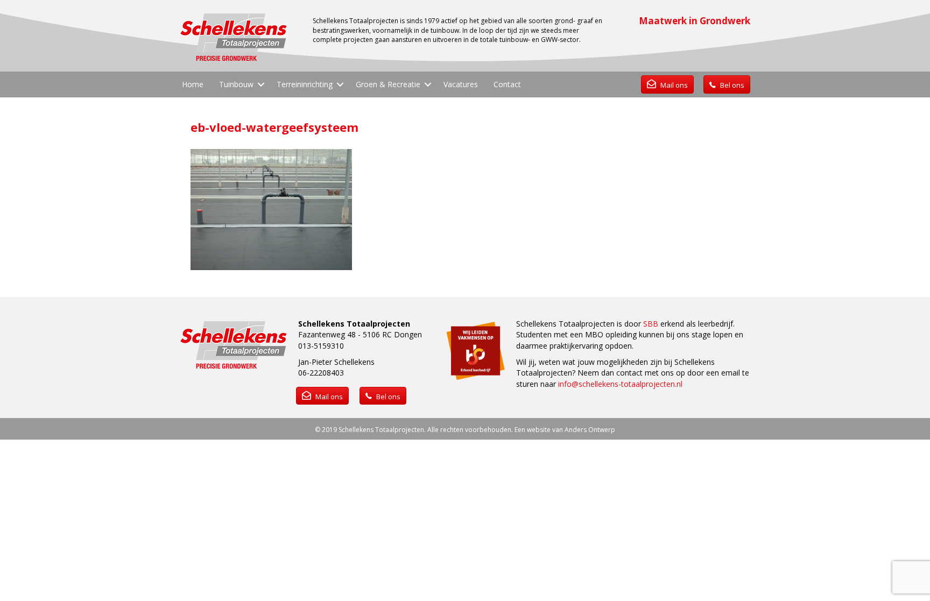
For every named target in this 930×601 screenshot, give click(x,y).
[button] (261, 84)
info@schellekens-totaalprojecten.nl (620, 384)
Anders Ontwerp (590, 429)
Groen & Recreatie (388, 84)
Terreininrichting (305, 84)
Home (192, 84)
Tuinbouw (236, 84)
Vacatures (460, 84)
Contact (507, 84)
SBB (650, 324)
